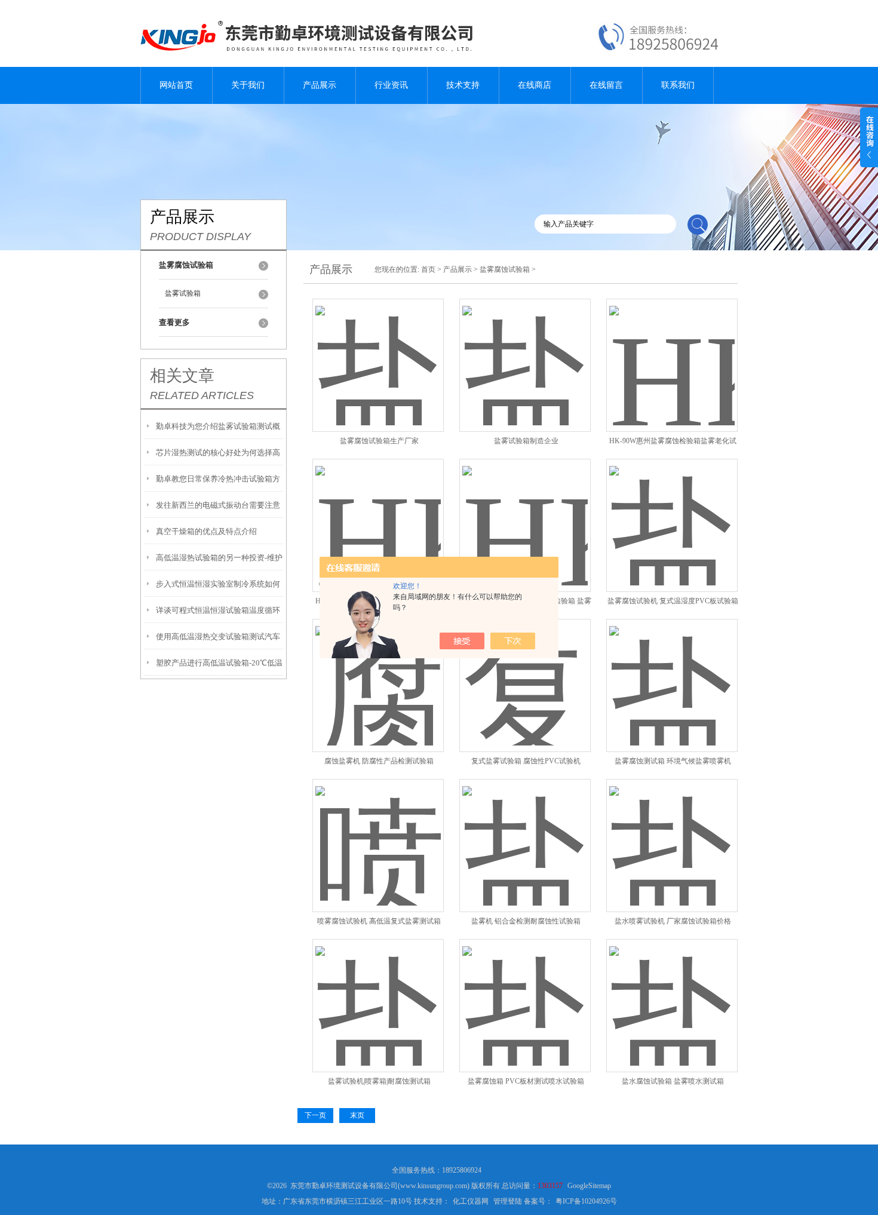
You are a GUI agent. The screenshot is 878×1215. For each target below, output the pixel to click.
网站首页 (176, 85)
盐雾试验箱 (183, 293)
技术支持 (463, 85)
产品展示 (319, 85)
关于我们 (248, 85)
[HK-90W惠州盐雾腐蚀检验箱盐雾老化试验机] (672, 351)
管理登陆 (507, 1201)
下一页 (315, 1115)
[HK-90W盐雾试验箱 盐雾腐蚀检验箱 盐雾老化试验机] (525, 511)
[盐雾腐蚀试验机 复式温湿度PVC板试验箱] (672, 511)
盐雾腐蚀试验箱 (505, 269)
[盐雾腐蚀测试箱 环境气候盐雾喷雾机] (672, 671)
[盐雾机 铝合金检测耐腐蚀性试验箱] (525, 831)
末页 (357, 1115)
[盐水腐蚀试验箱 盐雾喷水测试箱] (672, 991)
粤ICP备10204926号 (586, 1201)
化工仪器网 (471, 1201)
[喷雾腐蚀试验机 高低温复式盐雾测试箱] (378, 831)
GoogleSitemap (589, 1186)
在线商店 (534, 85)
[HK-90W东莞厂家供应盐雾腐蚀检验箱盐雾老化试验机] (378, 511)
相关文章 (182, 376)
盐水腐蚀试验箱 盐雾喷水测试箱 (673, 1081)
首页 (428, 269)
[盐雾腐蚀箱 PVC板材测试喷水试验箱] (525, 991)
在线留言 (606, 85)
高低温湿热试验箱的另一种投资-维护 (219, 557)
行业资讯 (391, 85)
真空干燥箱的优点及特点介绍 (206, 531)
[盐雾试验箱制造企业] (525, 351)
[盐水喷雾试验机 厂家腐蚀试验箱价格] (672, 831)
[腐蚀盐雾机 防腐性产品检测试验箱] (378, 671)
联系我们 (678, 85)
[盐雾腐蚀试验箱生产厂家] (378, 351)
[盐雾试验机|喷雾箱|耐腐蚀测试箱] (378, 991)
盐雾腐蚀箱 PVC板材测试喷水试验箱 (526, 1081)
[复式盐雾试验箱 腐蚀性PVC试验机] (525, 671)
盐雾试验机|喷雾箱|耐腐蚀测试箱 (379, 1081)
